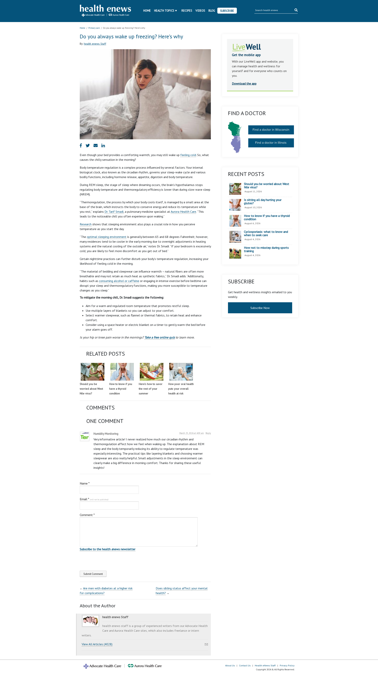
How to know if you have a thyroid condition (120, 388)
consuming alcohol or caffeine (119, 281)
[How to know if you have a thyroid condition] (122, 372)
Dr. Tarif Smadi (114, 212)
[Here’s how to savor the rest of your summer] (151, 372)
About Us (230, 665)
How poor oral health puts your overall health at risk (181, 388)
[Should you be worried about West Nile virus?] (92, 372)
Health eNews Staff (265, 665)
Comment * (87, 515)
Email (94, 499)
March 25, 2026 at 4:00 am (191, 433)
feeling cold (188, 155)
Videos (200, 10)
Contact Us (245, 665)
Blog (211, 10)
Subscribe (227, 11)
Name (85, 483)
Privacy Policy (287, 665)
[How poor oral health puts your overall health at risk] (181, 372)
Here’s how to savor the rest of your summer (150, 388)
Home (147, 10)
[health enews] (106, 11)
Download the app (244, 83)
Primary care (94, 28)
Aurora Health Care (183, 212)
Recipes (187, 10)
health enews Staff (95, 43)
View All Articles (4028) (97, 644)
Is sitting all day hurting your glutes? (263, 201)
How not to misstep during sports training (266, 249)
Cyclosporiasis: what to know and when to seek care (266, 233)
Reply (208, 433)
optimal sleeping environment (106, 237)
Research (86, 224)
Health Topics (164, 10)
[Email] (206, 643)
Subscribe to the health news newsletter (107, 549)
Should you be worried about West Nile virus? (91, 388)
